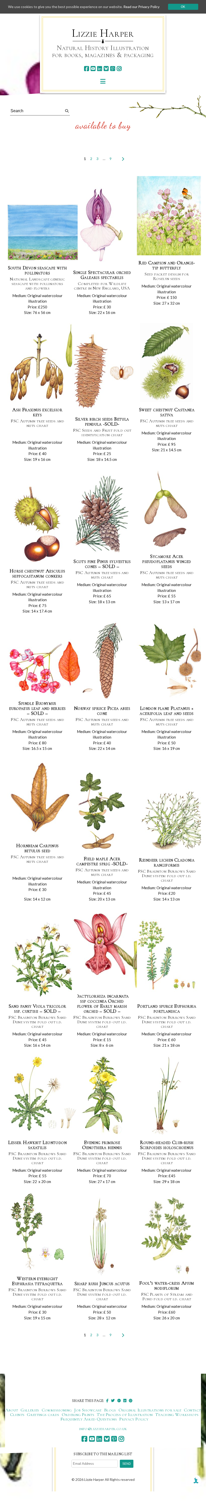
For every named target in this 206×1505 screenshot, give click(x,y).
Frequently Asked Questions (88, 1419)
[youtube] (93, 68)
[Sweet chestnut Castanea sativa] (166, 363)
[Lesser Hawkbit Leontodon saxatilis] (42, 1095)
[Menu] (103, 81)
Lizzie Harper (103, 33)
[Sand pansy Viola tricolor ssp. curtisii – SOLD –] (42, 959)
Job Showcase (87, 1410)
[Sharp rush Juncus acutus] (102, 1237)
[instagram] (119, 68)
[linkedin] (99, 68)
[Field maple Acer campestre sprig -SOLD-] (102, 812)
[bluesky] (106, 68)
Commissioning (57, 1410)
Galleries (30, 1410)
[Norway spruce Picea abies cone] (102, 661)
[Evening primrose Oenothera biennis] (102, 1095)
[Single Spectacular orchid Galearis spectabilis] (102, 225)
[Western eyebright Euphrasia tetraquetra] (37, 1232)
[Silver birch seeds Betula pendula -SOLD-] (104, 372)
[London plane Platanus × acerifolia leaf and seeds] (170, 661)
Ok (183, 7)
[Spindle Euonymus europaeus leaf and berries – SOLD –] (45, 667)
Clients (17, 1414)
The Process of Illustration (125, 1414)
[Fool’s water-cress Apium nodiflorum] (166, 1236)
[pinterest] (112, 68)
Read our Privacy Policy (141, 7)
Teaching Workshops (176, 1414)
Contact (192, 1410)
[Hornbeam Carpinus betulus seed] (42, 799)
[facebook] (86, 68)
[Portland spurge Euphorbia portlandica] (167, 959)
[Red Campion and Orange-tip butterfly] (171, 216)
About (11, 1410)
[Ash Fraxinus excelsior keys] (42, 363)
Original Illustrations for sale (150, 1410)
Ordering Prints (78, 1414)
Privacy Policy (133, 1419)
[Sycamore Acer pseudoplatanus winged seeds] (166, 509)
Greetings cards (43, 1414)
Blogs (110, 1410)
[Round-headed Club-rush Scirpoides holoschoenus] (166, 1095)
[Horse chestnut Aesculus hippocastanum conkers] (37, 524)
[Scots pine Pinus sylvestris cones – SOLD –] (102, 514)
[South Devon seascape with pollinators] (45, 233)
